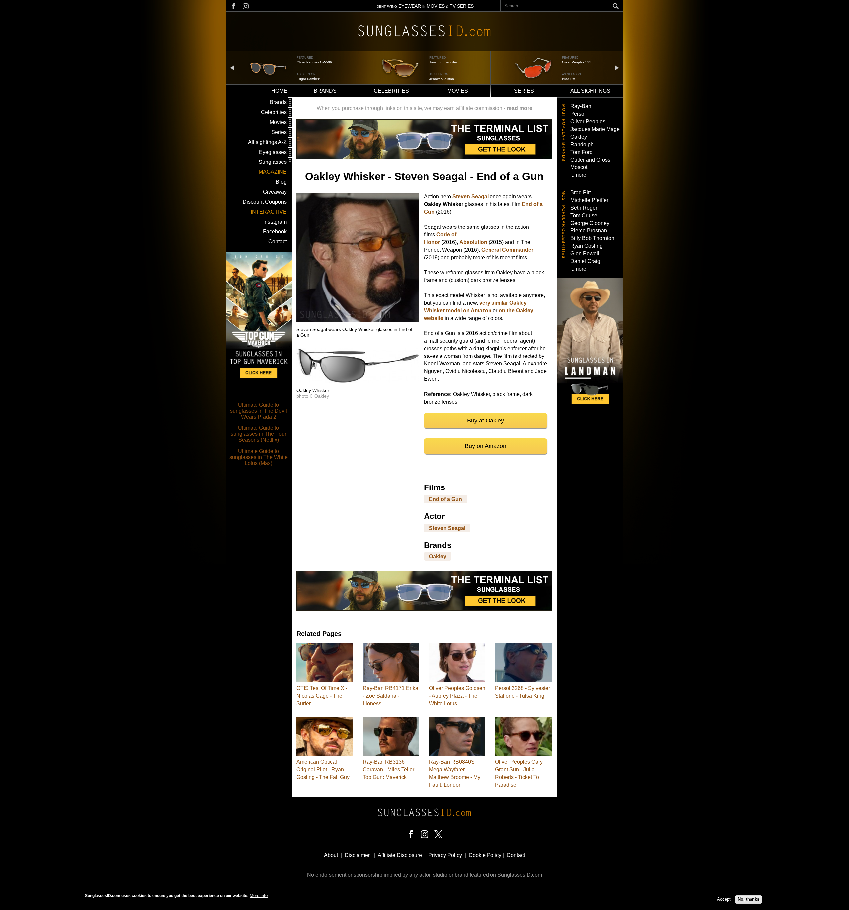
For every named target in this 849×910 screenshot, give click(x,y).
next (617, 67)
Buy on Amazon (485, 446)
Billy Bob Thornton (592, 238)
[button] (357, 320)
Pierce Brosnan (588, 230)
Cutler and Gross (590, 159)
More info (259, 895)
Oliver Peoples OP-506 (314, 62)
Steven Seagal (470, 196)
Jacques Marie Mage (595, 129)
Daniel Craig (585, 261)
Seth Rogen (584, 208)
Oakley (437, 556)
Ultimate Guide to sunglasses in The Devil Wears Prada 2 (258, 411)
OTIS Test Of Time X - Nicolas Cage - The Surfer (321, 695)
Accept (724, 899)
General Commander (507, 250)
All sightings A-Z (267, 142)
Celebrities (391, 91)
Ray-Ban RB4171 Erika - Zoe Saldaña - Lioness (390, 695)
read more (519, 108)
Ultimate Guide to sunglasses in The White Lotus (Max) (258, 457)
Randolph (582, 144)
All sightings (590, 91)
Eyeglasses (273, 152)
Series (524, 91)
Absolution (473, 242)
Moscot (578, 167)
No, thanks (748, 899)
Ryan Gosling (586, 246)
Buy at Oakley (485, 420)
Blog (281, 182)
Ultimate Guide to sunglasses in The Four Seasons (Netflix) (258, 434)
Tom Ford (581, 152)
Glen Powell (584, 253)
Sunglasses (273, 162)
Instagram (275, 222)
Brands (325, 91)
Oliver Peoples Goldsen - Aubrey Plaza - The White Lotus (457, 695)
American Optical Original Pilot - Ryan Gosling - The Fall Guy (323, 769)
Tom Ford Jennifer (443, 62)
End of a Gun (445, 499)
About (331, 855)
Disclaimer (357, 855)
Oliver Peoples (587, 121)
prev (232, 67)
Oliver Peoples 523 (576, 62)
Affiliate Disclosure (400, 855)
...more (578, 175)
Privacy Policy (445, 855)
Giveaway (275, 192)
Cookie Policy (485, 855)
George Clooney (589, 223)
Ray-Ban (580, 106)
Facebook (275, 231)
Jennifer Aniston (441, 79)
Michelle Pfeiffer (589, 200)
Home (279, 91)
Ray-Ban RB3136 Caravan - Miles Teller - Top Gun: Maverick (390, 769)
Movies (457, 91)
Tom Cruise (583, 215)
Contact (277, 241)
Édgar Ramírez (308, 79)
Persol (578, 114)
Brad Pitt (568, 79)
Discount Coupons (265, 202)
